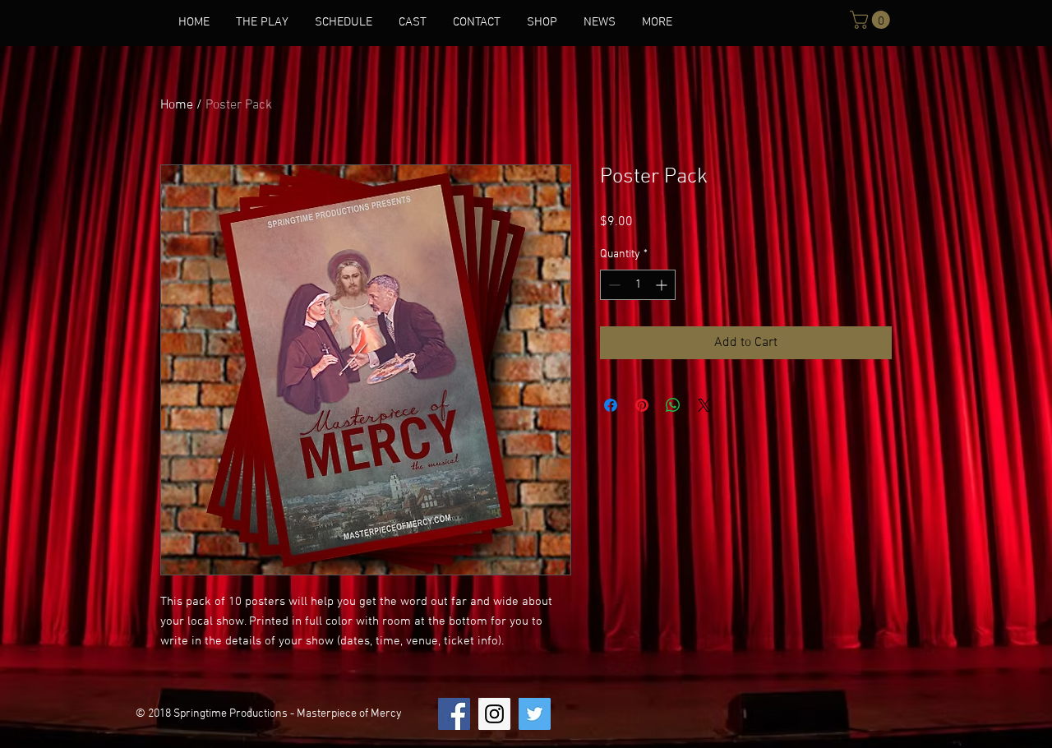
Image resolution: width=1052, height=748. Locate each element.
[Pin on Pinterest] (642, 405)
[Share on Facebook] (611, 405)
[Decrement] (612, 284)
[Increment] (663, 284)
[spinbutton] (638, 284)
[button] (872, 20)
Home (176, 105)
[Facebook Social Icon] (454, 714)
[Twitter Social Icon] (535, 714)
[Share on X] (704, 405)
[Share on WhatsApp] (673, 405)
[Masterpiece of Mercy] (494, 714)
